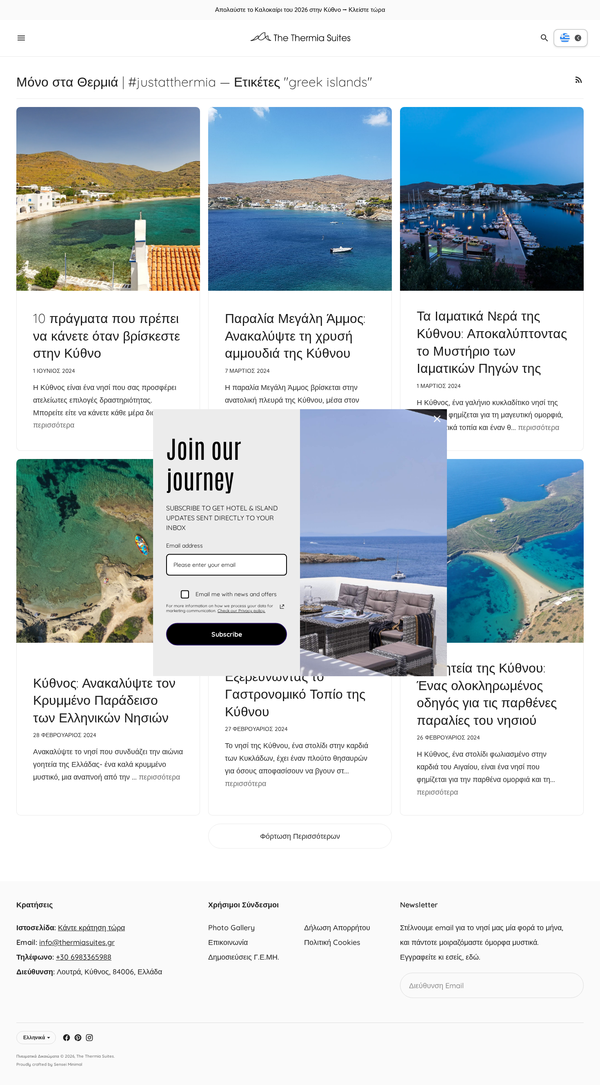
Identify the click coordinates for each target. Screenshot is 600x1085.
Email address (184, 545)
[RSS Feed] (579, 80)
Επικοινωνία (228, 942)
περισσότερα (53, 425)
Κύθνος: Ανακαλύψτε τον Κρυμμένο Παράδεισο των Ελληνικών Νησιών (104, 700)
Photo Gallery (231, 927)
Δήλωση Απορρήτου (337, 927)
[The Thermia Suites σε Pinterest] (78, 1038)
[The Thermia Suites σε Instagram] (89, 1038)
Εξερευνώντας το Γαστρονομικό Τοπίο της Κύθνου (295, 693)
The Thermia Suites (95, 1056)
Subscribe (226, 634)
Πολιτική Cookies (332, 942)
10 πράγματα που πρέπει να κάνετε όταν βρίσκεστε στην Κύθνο (106, 335)
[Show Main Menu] (21, 38)
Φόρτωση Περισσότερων (300, 836)
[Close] (437, 418)
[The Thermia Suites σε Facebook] (66, 1038)
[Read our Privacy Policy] (282, 607)
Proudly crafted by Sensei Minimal (49, 1064)
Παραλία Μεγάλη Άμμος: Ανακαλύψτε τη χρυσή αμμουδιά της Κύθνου (295, 335)
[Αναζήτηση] (544, 38)
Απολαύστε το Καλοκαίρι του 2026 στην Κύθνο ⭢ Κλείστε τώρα (300, 9)
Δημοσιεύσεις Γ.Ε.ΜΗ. (243, 957)
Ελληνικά (34, 1037)
